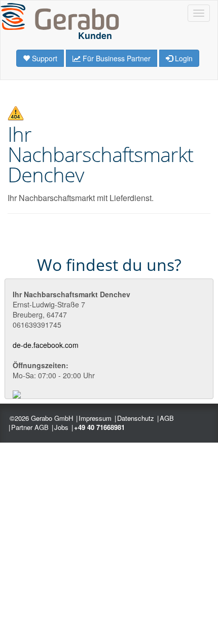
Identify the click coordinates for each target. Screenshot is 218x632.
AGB (167, 418)
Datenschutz (135, 418)
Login (183, 58)
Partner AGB (30, 427)
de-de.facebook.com (46, 345)
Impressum (95, 418)
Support (43, 58)
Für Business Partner (116, 58)
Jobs (61, 427)
